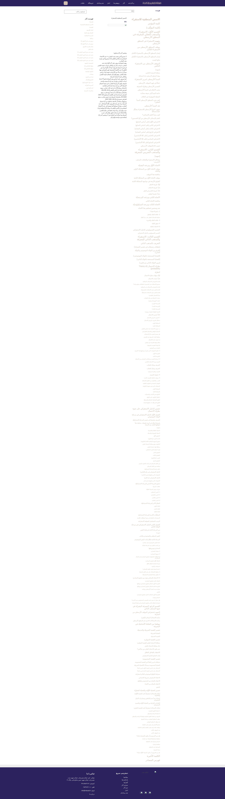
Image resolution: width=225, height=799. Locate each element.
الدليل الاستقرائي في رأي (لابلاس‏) (150, 472)
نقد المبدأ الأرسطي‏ (152, 106)
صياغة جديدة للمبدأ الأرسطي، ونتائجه (151, 589)
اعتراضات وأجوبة (156, 566)
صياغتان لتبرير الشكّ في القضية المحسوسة (147, 662)
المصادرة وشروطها (154, 548)
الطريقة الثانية (156, 356)
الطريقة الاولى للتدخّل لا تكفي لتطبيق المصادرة (148, 594)
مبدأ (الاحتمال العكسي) (154, 295)
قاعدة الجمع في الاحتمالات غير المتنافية (150, 287)
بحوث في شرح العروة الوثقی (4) (85, 60)
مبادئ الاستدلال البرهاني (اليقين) (150, 617)
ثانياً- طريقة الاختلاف (154, 187)
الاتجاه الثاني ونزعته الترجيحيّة (148, 197)
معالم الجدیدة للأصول (88, 46)
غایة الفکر (90, 49)
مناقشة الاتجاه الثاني (153, 201)
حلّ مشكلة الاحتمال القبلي (152, 646)
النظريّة (157, 272)
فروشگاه (90, 3)
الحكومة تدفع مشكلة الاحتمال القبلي (151, 444)
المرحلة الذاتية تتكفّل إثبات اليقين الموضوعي (147, 539)
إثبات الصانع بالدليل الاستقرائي (151, 655)
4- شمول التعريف (155, 375)
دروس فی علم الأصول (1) (87, 41)
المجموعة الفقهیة (89, 63)
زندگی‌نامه (131, 3)
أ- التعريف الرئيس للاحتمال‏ (153, 317)
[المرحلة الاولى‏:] (156, 303)
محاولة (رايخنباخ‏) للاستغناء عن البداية (151, 738)
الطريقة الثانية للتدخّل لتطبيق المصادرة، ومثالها (148, 586)
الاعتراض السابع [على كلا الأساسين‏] (148, 142)
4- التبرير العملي (156, 500)
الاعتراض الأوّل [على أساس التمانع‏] (148, 122)
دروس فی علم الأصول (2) (87, 44)
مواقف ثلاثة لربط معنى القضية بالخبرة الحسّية (149, 727)
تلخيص (158, 405)
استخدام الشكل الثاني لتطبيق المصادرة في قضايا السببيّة (146, 603)
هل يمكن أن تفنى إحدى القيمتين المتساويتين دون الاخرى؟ (146, 600)
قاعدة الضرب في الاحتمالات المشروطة (150, 289)
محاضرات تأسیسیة (88, 90)
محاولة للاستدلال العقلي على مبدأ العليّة (150, 217)
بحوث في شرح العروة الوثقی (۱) (85, 52)
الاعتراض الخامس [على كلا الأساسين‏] (147, 135)
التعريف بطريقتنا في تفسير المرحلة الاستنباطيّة (146, 420)
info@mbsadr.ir (86, 790)
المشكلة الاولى (156, 323)
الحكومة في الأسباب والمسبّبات (152, 394)
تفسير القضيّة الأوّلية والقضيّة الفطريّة (147, 690)
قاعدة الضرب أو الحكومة (154, 438)
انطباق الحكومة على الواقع (153, 397)
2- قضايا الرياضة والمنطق (154, 713)
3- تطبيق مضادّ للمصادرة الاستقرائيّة (151, 574)
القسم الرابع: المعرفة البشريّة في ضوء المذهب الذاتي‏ (146, 607)
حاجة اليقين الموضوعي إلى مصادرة (151, 542)
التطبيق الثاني (156, 452)
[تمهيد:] (158, 533)
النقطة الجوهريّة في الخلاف (150, 97)
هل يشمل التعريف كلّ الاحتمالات (152, 334)
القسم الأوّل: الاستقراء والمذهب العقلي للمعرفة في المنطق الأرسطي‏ (146, 34)
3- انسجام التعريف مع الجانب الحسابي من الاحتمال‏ (147, 359)
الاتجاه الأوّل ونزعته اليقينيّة (149, 165)
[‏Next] (103, 17)
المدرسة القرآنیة (89, 85)
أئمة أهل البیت (89, 88)
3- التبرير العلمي (156, 497)
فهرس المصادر (153, 760)
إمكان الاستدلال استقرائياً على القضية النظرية (147, 708)
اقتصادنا (91, 27)
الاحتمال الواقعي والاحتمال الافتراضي (151, 331)
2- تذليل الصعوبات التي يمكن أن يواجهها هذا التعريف (147, 350)
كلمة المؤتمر (154, 23)
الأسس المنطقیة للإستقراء (86, 24)
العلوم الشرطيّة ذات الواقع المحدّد (151, 402)
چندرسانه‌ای (100, 3)
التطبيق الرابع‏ (156, 460)
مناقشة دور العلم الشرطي (153, 466)
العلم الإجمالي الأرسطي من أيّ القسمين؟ (145, 118)
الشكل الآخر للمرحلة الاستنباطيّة (150, 503)
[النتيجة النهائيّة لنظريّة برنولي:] (152, 312)
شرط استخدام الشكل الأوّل (153, 563)
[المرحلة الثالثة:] (156, 309)
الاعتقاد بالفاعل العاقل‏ (152, 652)
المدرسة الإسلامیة (88, 35)
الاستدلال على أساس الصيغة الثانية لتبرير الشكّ (148, 671)
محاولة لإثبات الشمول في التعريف (152, 337)
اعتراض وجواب (156, 597)
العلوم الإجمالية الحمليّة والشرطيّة (152, 400)
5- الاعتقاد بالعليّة (155, 226)
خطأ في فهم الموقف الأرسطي (149, 83)
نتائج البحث (156, 60)
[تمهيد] (157, 70)
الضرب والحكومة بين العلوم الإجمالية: (151, 380)
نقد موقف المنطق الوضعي (153, 722)
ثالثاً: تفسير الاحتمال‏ (154, 315)
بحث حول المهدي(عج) (88, 82)
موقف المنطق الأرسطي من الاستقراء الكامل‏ (148, 48)
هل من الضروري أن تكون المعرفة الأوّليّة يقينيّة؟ (148, 752)
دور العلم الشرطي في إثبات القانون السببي (149, 463)
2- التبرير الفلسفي (155, 495)
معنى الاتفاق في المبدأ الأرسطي (149, 90)
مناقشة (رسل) (156, 744)
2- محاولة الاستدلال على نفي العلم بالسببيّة (149, 572)
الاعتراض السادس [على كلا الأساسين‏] (147, 139)
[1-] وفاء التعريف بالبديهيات (153, 345)
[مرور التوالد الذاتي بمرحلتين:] (149, 263)
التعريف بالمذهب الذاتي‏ (150, 243)
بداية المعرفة (157, 750)
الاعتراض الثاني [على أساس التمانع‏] (148, 125)
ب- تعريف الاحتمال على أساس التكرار (151, 328)
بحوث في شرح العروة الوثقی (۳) (85, 57)
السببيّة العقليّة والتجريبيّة (154, 430)
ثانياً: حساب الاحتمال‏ (154, 278)
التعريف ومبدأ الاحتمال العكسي (152, 362)
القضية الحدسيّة (155, 636)
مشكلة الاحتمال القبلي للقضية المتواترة (148, 643)
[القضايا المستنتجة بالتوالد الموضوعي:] (146, 256)
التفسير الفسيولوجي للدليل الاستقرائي (146, 230)
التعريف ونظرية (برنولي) (154, 371)
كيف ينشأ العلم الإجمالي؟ (151, 115)
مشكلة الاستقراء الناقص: (152, 73)
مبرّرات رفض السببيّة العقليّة (153, 489)
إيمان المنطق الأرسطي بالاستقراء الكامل (145, 53)
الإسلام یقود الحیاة (88, 33)
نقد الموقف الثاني (155, 733)
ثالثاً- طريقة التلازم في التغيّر (152, 191)
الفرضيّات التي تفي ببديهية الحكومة (151, 386)
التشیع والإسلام (89, 79)
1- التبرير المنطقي (155, 492)
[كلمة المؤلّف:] (153, 27)
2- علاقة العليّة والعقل (153, 214)
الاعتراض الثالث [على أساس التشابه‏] (147, 129)
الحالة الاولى (157, 506)
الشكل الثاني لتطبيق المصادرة (152, 581)
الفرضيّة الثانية (156, 391)
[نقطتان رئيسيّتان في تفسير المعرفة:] (147, 247)
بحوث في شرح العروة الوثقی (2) (85, 55)
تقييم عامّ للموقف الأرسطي (150, 146)
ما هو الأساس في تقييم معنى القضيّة (151, 724)
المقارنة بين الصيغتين (155, 348)
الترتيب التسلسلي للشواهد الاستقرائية (149, 521)
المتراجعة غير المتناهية (154, 747)
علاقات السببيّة (156, 486)
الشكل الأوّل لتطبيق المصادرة (153, 561)
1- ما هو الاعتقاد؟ (155, 211)
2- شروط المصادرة (155, 554)
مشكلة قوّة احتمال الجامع (154, 447)
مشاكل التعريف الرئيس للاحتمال (152, 320)
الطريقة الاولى (156, 353)
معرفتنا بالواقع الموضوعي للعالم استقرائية (147, 674)
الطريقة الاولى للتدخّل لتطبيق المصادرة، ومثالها (148, 583)
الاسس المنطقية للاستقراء (146, 19)
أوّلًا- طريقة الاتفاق (155, 184)
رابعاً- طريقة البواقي (154, 194)
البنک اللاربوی (90, 30)
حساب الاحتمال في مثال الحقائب (152, 298)
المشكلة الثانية (156, 326)
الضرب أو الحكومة (155, 458)
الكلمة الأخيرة (153, 756)
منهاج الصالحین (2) (88, 68)
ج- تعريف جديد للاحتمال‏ (154, 339)
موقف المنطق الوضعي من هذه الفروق (150, 719)
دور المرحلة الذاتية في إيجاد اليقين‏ (150, 530)
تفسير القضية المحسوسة (151, 659)
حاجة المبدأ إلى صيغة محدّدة (150, 93)
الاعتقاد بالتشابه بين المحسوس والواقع (149, 681)
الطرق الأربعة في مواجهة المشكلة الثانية (146, 181)
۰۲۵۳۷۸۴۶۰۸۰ (87, 787)
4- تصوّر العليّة (156, 223)
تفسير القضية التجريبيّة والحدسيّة (148, 630)
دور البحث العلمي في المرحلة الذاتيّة (151, 545)
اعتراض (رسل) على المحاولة (153, 741)
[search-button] (70, 3)
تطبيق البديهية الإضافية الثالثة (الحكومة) (150, 441)
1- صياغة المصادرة (155, 551)
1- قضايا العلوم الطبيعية (154, 711)
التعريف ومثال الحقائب (153, 365)
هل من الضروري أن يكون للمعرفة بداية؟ (148, 736)
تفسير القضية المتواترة (152, 640)
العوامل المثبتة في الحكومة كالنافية (151, 383)
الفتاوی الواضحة (89, 71)
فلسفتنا (91, 22)
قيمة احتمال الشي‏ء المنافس (153, 449)
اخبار (108, 3)
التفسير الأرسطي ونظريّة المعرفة (148, 86)
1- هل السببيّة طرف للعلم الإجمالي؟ (151, 569)
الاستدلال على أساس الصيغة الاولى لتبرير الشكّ (148, 668)
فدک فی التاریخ (89, 77)
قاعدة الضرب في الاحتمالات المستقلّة (151, 292)
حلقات (82, 3)
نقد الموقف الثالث (155, 730)
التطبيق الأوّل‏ (157, 436)
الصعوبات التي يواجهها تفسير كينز (152, 480)
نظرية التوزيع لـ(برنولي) (154, 300)
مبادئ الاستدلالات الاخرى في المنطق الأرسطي (146, 620)
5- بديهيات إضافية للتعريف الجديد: (152, 378)
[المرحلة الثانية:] (156, 306)
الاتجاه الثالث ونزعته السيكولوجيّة (146, 204)
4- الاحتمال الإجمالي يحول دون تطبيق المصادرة (146, 578)
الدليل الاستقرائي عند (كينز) (152, 478)
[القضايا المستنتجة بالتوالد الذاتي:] (148, 259)
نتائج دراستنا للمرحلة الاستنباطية (152, 469)
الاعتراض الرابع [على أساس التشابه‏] (147, 132)
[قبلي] (119, 17)
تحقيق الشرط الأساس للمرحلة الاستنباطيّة (147, 483)
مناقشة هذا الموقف (153, 174)
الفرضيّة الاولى (156, 389)
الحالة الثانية (157, 509)
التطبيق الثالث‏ (156, 455)
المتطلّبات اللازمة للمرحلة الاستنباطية (149, 515)
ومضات (91, 74)
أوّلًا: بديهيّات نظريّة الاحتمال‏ (152, 275)
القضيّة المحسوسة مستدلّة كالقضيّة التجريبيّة (147, 665)
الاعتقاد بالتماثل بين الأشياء (152, 684)
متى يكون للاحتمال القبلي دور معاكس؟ (148, 649)
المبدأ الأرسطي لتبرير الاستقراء (147, 79)
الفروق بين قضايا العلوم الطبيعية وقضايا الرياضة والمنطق (146, 716)
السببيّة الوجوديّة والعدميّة (154, 433)
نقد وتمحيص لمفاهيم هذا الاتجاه (149, 208)
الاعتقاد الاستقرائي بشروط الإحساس (149, 677)
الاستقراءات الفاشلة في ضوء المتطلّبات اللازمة (148, 518)
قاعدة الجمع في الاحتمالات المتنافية (151, 281)
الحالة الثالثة (157, 511)
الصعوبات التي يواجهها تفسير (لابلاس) (151, 475)
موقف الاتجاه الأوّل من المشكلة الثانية (147, 178)
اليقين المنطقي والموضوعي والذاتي (149, 536)
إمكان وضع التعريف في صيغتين (152, 342)
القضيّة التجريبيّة (155, 633)
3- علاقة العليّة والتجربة (153, 220)
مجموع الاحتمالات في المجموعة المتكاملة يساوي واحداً (147, 284)
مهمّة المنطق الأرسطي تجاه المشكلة (149, 76)
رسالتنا (91, 38)
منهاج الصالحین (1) (88, 66)
